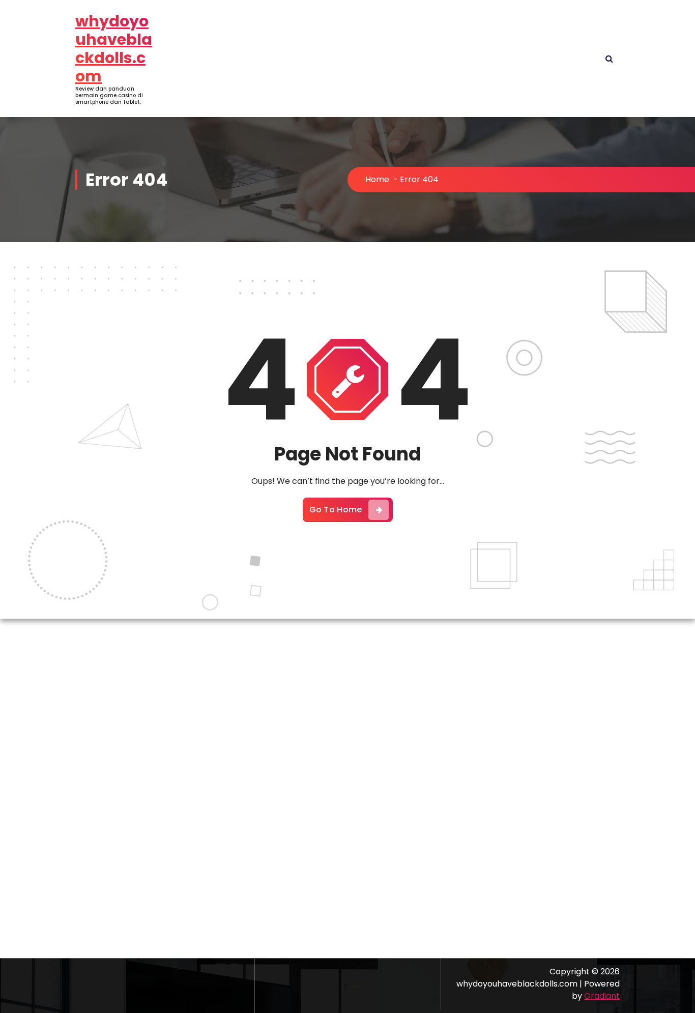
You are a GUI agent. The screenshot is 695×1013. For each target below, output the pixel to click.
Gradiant (602, 996)
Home (377, 179)
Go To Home (335, 509)
